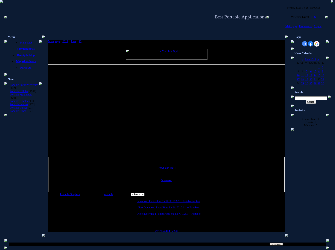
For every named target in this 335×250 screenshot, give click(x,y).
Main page (291, 26)
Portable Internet (19, 104)
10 (298, 75)
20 (311, 79)
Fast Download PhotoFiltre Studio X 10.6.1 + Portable (168, 207)
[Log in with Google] (316, 44)
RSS (313, 16)
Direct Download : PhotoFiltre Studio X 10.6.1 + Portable (168, 213)
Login (175, 230)
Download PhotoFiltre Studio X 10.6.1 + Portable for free (168, 201)
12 (306, 75)
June (73, 41)
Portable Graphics (19, 101)
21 (315, 79)
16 (322, 75)
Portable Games (18, 107)
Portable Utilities (19, 91)
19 (306, 79)
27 (311, 83)
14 (315, 75)
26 (306, 83)
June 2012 (310, 59)
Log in (318, 26)
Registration (305, 26)
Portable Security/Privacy (24, 84)
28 (315, 83)
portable (108, 194)
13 (311, 75)
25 (302, 83)
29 (319, 83)
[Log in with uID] (304, 43)
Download (166, 180)
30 (322, 83)
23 (80, 41)
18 (302, 79)
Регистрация (162, 230)
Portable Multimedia (21, 94)
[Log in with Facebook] (310, 43)
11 (302, 75)
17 (298, 79)
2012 (65, 41)
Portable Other (18, 110)
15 (319, 75)
